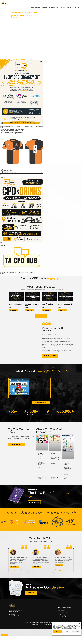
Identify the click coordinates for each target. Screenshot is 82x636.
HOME (24, 7)
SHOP (57, 7)
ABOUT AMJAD (30, 7)
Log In (1, 629)
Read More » (40, 467)
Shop (26, 614)
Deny (67, 631)
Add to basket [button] (13, 310)
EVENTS (53, 7)
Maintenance (46, 622)
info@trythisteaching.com (66, 607)
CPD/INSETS (37, 7)
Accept (57, 631)
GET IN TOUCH (28, 618)
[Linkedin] (46, 323)
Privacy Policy (45, 608)
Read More (2, 127)
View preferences (76, 631)
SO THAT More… (53, 454)
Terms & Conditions (34, 624)
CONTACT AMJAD (70, 7)
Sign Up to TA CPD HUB (30, 610)
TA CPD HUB (62, 7)
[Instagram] (49, 323)
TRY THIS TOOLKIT (46, 7)
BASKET (77, 7)
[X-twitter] (43, 323)
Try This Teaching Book (63, 612)
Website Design (39, 622)
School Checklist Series (40, 455)
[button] (79, 623)
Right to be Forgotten (47, 610)
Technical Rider (48, 624)
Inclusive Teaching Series (66, 463)
